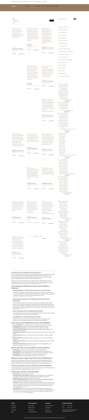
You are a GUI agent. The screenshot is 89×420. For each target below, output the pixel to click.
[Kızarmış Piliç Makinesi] (18, 207)
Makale (56, 6)
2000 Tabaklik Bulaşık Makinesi (67, 110)
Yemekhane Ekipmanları (32, 411)
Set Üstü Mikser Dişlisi (67, 99)
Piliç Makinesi (29, 44)
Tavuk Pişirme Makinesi (31, 183)
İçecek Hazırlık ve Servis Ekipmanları (65, 59)
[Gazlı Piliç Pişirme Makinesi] (33, 138)
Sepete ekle (18, 61)
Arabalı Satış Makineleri (63, 29)
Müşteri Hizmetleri (50, 6)
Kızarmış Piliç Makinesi (16, 217)
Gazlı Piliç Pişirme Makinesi (32, 148)
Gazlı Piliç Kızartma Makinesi (47, 149)
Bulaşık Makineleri (31, 407)
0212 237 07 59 (32, 345)
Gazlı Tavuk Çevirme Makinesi (47, 81)
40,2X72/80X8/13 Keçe (67, 218)
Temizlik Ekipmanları (62, 73)
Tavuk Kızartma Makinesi (32, 217)
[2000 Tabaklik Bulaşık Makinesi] (67, 106)
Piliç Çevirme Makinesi (16, 253)
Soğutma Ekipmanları (62, 37)
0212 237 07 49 (43, 283)
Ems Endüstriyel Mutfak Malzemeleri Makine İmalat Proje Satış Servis (52, 417)
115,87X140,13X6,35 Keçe (67, 238)
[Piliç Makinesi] (33, 34)
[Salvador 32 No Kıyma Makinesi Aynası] (67, 166)
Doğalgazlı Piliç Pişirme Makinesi (18, 150)
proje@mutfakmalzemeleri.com (19, 296)
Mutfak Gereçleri (61, 67)
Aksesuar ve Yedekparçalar (63, 27)
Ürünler (32, 6)
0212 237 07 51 (22, 308)
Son (40, 236)
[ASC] (51, 21)
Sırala (13, 18)
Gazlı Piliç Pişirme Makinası (47, 183)
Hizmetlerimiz (13, 407)
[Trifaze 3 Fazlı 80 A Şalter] (67, 247)
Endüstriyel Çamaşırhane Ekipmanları (65, 51)
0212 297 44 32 (25, 386)
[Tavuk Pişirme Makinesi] (33, 173)
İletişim (43, 6)
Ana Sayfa (27, 6)
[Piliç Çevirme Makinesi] (18, 242)
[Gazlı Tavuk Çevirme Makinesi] (48, 71)
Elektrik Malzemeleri (62, 46)
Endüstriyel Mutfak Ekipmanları (64, 48)
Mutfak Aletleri (31, 409)
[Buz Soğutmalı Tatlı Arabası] (67, 184)
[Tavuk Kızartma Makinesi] (33, 207)
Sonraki (36, 236)
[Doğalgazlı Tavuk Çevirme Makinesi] (48, 36)
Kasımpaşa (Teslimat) (49, 405)
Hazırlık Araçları (31, 405)
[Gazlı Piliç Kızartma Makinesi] (48, 139)
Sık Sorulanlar (13, 409)
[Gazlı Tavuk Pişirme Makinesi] (18, 36)
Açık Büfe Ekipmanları (62, 32)
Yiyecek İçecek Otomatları (63, 76)
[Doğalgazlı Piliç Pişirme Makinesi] (18, 140)
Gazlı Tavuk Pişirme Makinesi (17, 48)
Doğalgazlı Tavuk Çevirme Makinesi (48, 47)
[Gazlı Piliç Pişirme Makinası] (48, 173)
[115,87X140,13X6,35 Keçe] (67, 229)
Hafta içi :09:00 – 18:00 (67, 405)
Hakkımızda (13, 405)
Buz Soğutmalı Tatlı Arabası (67, 192)
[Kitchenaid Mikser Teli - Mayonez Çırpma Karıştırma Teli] (67, 120)
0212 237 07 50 (29, 296)
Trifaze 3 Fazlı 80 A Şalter (67, 254)
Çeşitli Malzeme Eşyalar (63, 43)
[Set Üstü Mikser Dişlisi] (67, 91)
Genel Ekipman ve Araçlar (63, 54)
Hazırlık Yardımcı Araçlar (63, 57)
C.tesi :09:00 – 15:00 (67, 407)
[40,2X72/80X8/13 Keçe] (67, 209)
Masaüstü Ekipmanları (62, 62)
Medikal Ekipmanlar (62, 65)
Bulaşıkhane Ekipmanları (63, 40)
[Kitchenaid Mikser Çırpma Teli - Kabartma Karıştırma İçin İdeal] (67, 143)
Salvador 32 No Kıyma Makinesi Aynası (67, 173)
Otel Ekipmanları (61, 70)
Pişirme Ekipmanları (62, 35)
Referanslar (37, 6)
